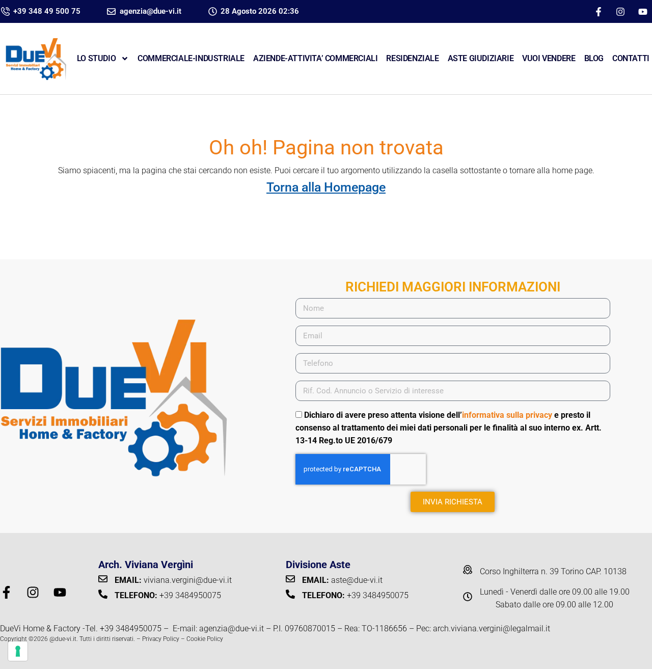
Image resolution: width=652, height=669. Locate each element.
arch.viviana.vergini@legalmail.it (491, 628)
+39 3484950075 (130, 628)
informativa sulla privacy (507, 415)
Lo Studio (96, 58)
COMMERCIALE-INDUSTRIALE (191, 58)
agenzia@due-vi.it (231, 628)
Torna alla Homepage (326, 187)
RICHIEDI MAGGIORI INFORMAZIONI (452, 287)
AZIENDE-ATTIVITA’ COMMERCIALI (315, 58)
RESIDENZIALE (412, 58)
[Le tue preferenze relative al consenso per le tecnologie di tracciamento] (18, 651)
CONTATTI (630, 58)
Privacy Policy (160, 639)
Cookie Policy (204, 639)
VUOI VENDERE (548, 58)
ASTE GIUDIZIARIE (481, 58)
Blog (594, 58)
